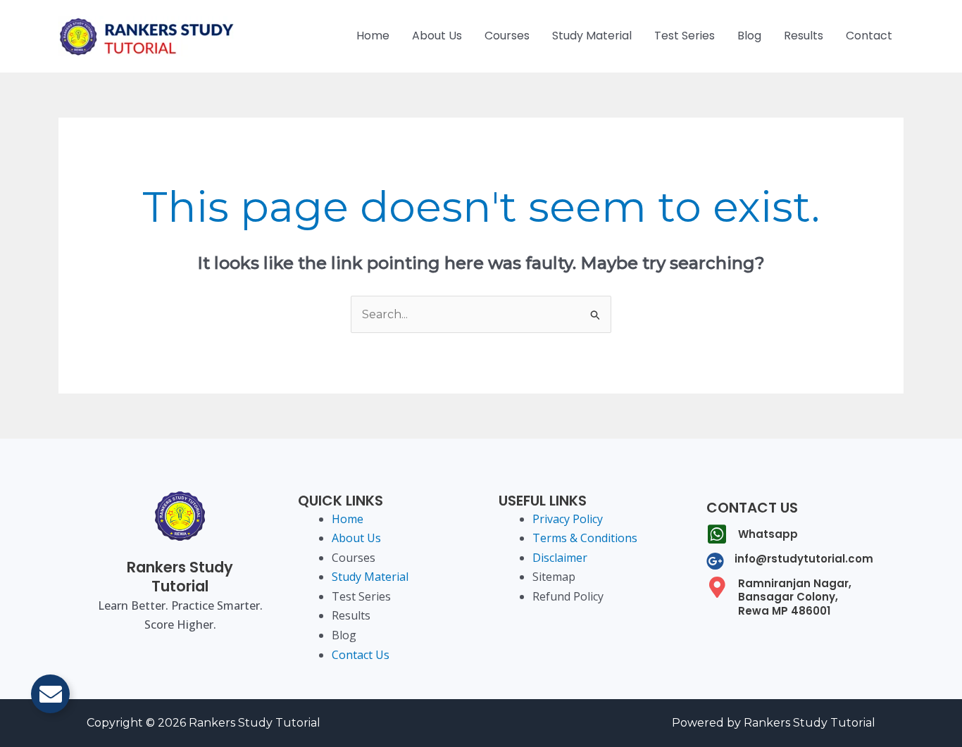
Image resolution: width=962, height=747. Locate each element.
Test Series (684, 35)
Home (372, 35)
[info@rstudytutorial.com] (715, 561)
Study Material (592, 35)
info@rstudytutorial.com (804, 558)
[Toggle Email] (50, 693)
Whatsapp (768, 534)
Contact (869, 35)
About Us (437, 35)
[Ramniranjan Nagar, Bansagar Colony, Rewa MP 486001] (716, 587)
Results (803, 35)
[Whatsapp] (716, 534)
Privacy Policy (567, 519)
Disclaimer (559, 557)
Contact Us (360, 655)
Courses (507, 35)
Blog (749, 35)
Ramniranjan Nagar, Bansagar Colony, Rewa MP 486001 (794, 597)
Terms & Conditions (584, 538)
